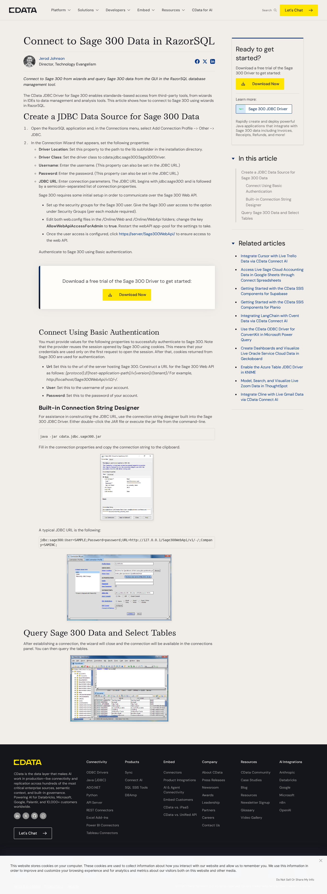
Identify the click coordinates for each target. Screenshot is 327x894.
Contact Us (211, 825)
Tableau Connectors (102, 833)
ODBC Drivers (97, 772)
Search (267, 10)
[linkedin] (17, 815)
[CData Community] (43, 815)
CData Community (256, 772)
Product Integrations (180, 780)
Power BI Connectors (102, 825)
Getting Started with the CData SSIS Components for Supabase (272, 291)
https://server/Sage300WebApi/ (147, 233)
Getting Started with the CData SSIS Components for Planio (272, 305)
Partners (208, 810)
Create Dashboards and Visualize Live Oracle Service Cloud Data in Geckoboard (270, 353)
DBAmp (131, 795)
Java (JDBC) (96, 780)
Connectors (173, 772)
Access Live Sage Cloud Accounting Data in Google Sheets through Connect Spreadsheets (272, 275)
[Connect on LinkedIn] (212, 61)
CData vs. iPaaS (176, 807)
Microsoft (286, 795)
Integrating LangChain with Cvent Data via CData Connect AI (270, 318)
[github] (34, 815)
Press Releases (213, 780)
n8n (282, 802)
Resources (249, 795)
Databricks (288, 780)
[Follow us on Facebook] (197, 61)
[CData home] (26, 10)
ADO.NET (93, 787)
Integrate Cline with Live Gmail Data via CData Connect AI (272, 397)
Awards (208, 795)
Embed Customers (178, 799)
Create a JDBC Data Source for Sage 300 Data (268, 175)
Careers (208, 817)
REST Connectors (99, 810)
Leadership (211, 802)
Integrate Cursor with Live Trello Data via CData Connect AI (268, 258)
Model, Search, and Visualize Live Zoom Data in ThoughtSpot (269, 383)
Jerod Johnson (52, 58)
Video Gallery (251, 817)
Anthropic (287, 772)
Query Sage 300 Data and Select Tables (270, 215)
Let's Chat (294, 10)
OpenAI (285, 810)
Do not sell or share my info (295, 880)
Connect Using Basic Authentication (264, 188)
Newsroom (210, 787)
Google (284, 787)
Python (91, 795)
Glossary (247, 810)
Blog (244, 787)
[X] (26, 815)
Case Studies (251, 780)
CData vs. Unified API (180, 814)
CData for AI (202, 10)
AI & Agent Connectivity (174, 789)
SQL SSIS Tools (136, 787)
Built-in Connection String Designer (268, 202)
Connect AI (133, 780)
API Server (94, 802)
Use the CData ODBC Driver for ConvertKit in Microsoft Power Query (268, 334)
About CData (212, 772)
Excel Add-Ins (97, 817)
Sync (129, 772)
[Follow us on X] (205, 61)
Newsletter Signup (255, 802)
